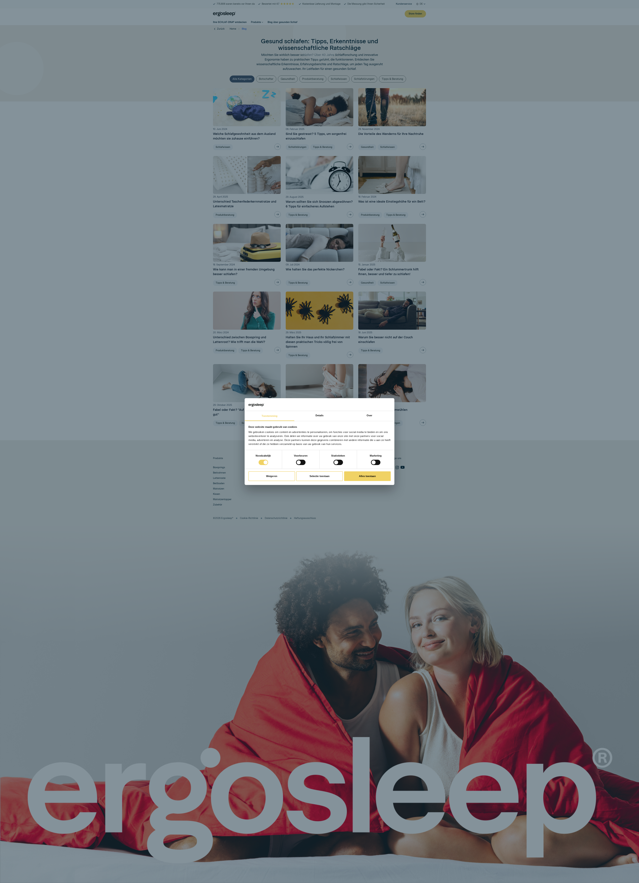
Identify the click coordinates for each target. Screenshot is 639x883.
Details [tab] (320, 415)
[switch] (301, 462)
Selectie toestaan (320, 476)
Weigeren (271, 476)
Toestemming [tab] (269, 415)
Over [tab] (369, 415)
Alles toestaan (367, 476)
